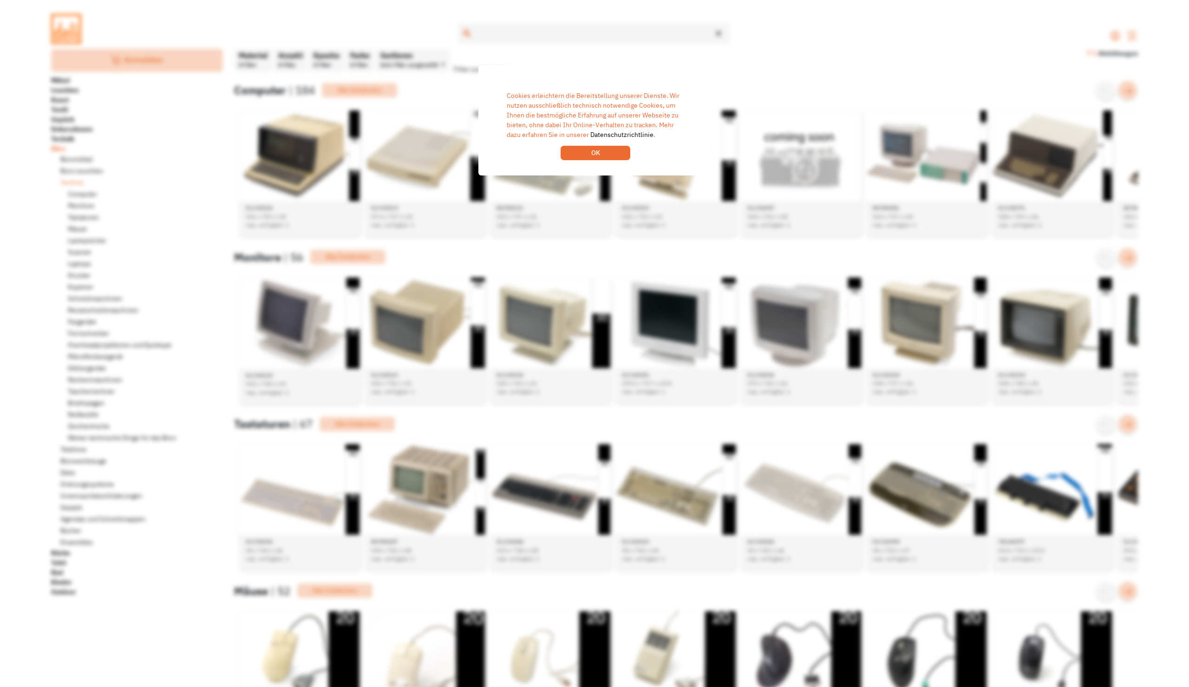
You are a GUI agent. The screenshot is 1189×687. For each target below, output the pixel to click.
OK (595, 153)
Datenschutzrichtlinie (621, 134)
